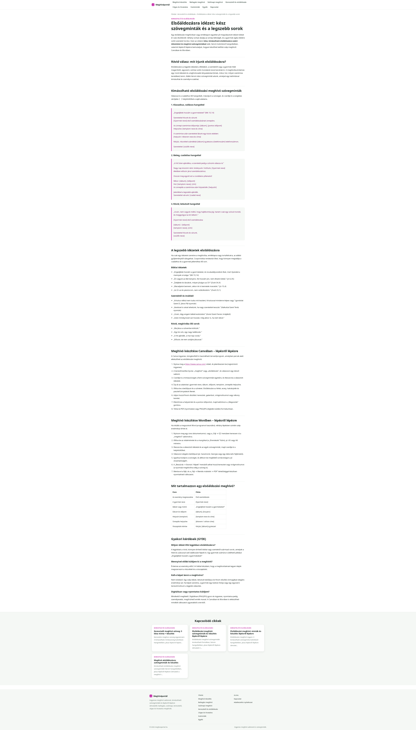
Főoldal (173, 14)
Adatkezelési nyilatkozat (243, 702)
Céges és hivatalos (180, 7)
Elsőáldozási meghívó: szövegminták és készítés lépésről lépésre (204, 633)
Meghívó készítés (180, 2)
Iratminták (195, 7)
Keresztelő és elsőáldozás (236, 2)
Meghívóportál (163, 4)
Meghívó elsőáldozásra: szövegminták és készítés (166, 661)
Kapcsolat (214, 7)
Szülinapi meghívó (215, 2)
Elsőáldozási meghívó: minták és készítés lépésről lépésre (245, 632)
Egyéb (205, 7)
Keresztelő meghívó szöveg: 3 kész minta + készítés (168, 632)
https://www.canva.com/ (195, 364)
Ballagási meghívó (197, 2)
